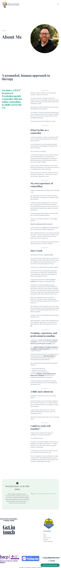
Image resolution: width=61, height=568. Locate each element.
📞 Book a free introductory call (43, 493)
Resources (45, 539)
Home (44, 534)
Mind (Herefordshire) (49, 356)
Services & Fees (47, 537)
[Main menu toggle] (58, 4)
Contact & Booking (48, 541)
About (44, 536)
